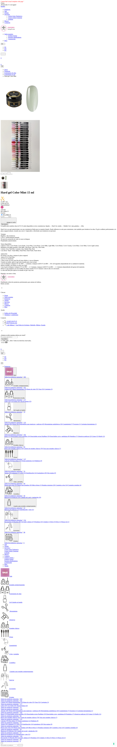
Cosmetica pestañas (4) (74, 485)
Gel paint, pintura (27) (27, 522)
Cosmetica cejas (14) (62, 485)
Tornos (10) (8, 473)
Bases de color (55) (33, 389)
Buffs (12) (102, 436)
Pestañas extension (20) (49, 485)
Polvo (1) (58, 522)
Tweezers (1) (77, 424)
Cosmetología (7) (68, 424)
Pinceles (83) (17, 522)
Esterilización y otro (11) (27, 509)
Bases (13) (7, 436)
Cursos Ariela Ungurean (15, 17)
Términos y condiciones (11, 315)
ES (5, 47)
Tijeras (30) (15, 424)
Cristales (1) (46, 522)
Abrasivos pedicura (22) (85, 436)
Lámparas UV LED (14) (19, 473)
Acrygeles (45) (15, 401)
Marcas (6, 303)
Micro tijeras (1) (37, 485)
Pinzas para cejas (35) (10, 485)
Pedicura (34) (16, 497)
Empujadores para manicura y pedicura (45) (32, 424)
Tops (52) (42, 389)
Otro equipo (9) (51, 473)
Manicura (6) (8, 497)
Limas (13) (95, 436)
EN (5, 49)
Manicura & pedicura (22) (12, 509)
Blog (5, 307)
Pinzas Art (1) (65, 522)
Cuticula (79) (8, 461)
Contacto (7, 556)
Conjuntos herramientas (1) (89, 424)
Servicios (7, 302)
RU (5, 50)
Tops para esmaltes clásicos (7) (52, 448)
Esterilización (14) (31, 473)
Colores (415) (8, 389)
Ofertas (6, 300)
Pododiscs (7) (74, 436)
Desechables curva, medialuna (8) (60, 436)
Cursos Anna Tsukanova (15, 16)
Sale (5, 544)
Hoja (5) (53, 522)
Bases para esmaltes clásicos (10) (14, 448)
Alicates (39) (8, 424)
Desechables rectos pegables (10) (20, 436)
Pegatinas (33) (38, 522)
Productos (7, 299)
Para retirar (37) (17, 461)
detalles (3, 6)
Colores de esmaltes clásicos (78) (33, 448)
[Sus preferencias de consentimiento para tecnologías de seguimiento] (114, 744)
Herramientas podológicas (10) (54, 424)
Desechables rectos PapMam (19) (40, 436)
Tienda (6, 566)
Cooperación (11, 39)
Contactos (7, 305)
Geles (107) (7, 401)
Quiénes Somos (12, 36)
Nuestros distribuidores (14, 37)
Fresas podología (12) (28, 461)
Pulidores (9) (38, 461)
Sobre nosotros (8, 297)
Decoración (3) (8, 522)
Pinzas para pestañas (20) (24, 485)
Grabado (10, 19)
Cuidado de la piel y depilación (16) (30, 497)
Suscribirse (4, 339)
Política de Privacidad (10, 313)
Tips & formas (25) (25, 401)
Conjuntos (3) (48, 389)
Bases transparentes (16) (20, 389)
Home (6, 295)
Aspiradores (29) (42, 473)
